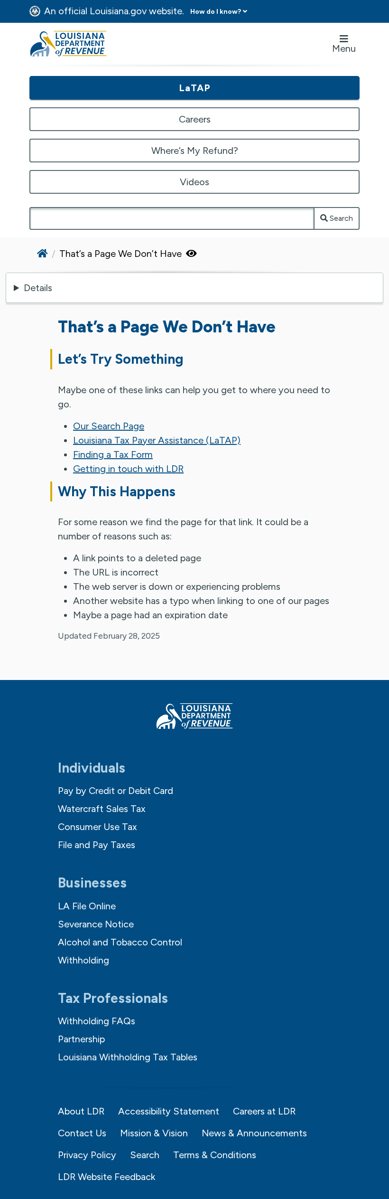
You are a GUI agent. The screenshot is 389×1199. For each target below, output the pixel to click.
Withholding (83, 960)
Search (340, 218)
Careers (195, 119)
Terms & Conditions (214, 1155)
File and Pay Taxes (96, 844)
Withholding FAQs (96, 1021)
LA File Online (87, 906)
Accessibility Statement (168, 1111)
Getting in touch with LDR (128, 468)
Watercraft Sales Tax (102, 808)
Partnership (81, 1039)
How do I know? (215, 12)
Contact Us (82, 1133)
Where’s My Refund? (194, 150)
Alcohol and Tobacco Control (120, 942)
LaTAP (195, 88)
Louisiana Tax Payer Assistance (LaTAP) (157, 440)
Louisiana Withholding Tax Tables (127, 1057)
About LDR (81, 1111)
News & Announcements (254, 1133)
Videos (194, 182)
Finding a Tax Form (113, 454)
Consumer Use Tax (97, 826)
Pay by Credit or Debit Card (115, 790)
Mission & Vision (154, 1133)
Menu (344, 48)
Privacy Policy (87, 1155)
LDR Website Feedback (106, 1176)
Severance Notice (96, 924)
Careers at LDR (264, 1111)
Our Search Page (108, 426)
